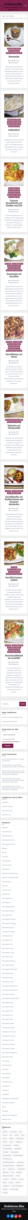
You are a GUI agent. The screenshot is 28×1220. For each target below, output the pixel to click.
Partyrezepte (6, 1077)
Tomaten (18, 1182)
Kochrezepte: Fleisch (8, 952)
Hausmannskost (7, 865)
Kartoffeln (5, 1152)
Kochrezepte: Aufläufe (14, 122)
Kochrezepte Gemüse (8, 1165)
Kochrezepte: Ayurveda (9, 923)
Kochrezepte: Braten (8, 927)
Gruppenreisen (6, 861)
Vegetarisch (6, 1185)
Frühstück (5, 856)
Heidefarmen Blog (13, 4)
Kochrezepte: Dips (7, 936)
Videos (4, 1107)
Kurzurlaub (5, 1069)
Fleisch (5, 1138)
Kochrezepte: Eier (14, 50)
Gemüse (5, 1141)
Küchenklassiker (7, 1065)
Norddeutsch (11, 1169)
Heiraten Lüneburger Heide (10, 877)
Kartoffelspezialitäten (14, 493)
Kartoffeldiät (6, 894)
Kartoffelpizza (17, 342)
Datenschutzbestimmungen (10, 741)
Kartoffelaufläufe (7, 1148)
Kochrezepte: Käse (14, 190)
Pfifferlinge (6, 1172)
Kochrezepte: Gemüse (14, 266)
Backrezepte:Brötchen (8, 844)
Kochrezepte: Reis (7, 1015)
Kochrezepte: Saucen (14, 194)
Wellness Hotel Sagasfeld (9, 1115)
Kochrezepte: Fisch (14, 649)
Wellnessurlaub (6, 1119)
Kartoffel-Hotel (6, 890)
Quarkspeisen (6, 1086)
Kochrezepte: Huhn (7, 973)
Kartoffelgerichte (14, 188)
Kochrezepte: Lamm (8, 982)
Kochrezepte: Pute (14, 192)
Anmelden (5, 802)
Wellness (5, 1189)
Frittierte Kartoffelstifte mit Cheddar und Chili (14, 203)
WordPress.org (6, 815)
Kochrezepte (20, 1162)
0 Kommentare (15, 62)
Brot (20, 1131)
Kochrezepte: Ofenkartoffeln (14, 419)
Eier (11, 1135)
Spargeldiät (5, 1094)
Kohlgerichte (20, 1165)
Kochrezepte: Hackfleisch (9, 969)
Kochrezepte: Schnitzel (9, 1032)
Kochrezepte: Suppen (8, 1048)
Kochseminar (6, 1061)
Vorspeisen (5, 1111)
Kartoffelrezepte (7, 1158)
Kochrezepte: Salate (14, 268)
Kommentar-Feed (7, 810)
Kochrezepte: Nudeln (8, 994)
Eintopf (4, 852)
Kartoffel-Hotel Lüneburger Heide (12, 717)
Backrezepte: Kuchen (14, 119)
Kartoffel (8, 263)
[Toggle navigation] (1, 5)
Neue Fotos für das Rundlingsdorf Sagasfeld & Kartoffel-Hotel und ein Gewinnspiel (13, 772)
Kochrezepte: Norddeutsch (10, 990)
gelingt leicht (20, 1138)
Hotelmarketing (6, 881)
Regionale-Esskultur (8, 1175)
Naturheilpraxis (6, 1073)
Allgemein (5, 827)
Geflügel (11, 1138)
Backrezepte (13, 1131)
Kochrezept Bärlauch (8, 911)
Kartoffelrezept (7, 1155)
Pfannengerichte (14, 197)
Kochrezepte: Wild (7, 1057)
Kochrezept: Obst (7, 915)
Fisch (22, 1135)
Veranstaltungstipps (8, 1102)
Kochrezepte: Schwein (14, 422)
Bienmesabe (14, 57)
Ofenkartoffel (21, 1169)
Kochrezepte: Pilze (7, 1002)
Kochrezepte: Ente (7, 944)
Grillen (11, 1141)
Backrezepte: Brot (7, 836)
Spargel (21, 1179)
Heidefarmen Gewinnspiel (9, 873)
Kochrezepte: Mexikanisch (10, 986)
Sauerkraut (5, 1090)
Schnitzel (14, 1179)
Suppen (11, 1182)
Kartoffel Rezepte (18, 1155)
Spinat (4, 1182)
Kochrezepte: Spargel (8, 1044)
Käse (4, 1169)
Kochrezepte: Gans (7, 957)
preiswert (19, 1172)
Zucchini (5, 1192)
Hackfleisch (19, 1141)
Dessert (5, 1135)
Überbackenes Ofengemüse (10, 1098)
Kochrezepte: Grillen (8, 965)
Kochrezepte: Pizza (14, 348)
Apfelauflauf (14, 130)
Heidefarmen (6, 869)
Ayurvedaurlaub (7, 831)
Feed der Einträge (7, 806)
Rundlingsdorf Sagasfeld (9, 721)
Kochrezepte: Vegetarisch (14, 53)
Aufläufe (5, 1131)
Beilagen (4, 848)
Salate (18, 1175)
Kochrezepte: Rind (7, 1019)
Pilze (12, 1172)
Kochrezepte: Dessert (14, 48)
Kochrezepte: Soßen (8, 1040)
